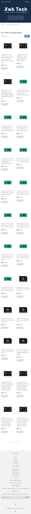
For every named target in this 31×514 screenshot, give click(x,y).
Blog (16, 459)
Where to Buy (15, 468)
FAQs (15, 477)
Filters (27, 36)
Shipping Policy (15, 470)
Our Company (15, 461)
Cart (29, 2)
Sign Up (27, 497)
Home (2, 24)
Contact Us (15, 463)
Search (15, 457)
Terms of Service (15, 474)
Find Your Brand (6, 2)
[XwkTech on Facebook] (15, 504)
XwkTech (12, 508)
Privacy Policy (15, 476)
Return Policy (15, 472)
